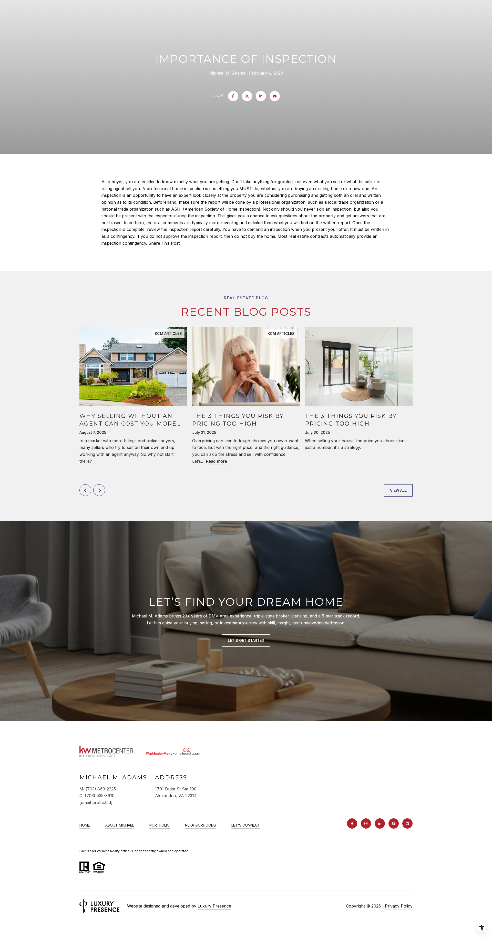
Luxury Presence (214, 906)
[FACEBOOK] (352, 823)
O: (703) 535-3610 (97, 795)
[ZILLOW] (407, 823)
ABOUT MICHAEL (119, 825)
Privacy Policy (399, 906)
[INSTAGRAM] (366, 823)
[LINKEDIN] (380, 823)
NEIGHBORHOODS (200, 825)
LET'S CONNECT (245, 825)
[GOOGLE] (393, 823)
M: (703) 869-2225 (97, 788)
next (99, 490)
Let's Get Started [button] (246, 640)
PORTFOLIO (159, 825)
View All (398, 490)
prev (85, 490)
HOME (84, 825)
